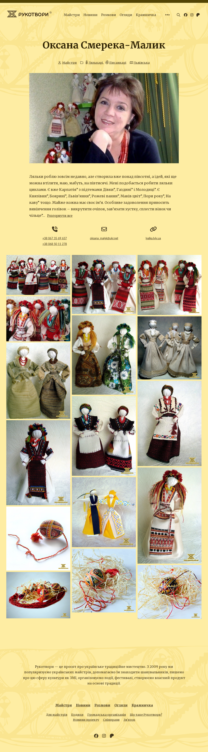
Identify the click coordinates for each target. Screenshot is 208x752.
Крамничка (146, 15)
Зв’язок (129, 720)
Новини (90, 15)
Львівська (142, 62)
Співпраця (111, 720)
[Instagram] (104, 736)
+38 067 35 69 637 (54, 238)
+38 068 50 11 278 (54, 244)
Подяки (77, 715)
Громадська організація (106, 715)
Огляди (126, 15)
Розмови (108, 15)
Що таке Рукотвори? (146, 715)
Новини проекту (86, 720)
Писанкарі (117, 62)
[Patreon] (112, 736)
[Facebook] (96, 736)
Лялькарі (96, 62)
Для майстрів (56, 715)
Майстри (72, 15)
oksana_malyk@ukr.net (104, 238)
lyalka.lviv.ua (153, 238)
